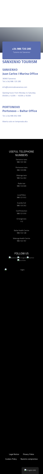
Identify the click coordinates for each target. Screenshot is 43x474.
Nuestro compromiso (29, 459)
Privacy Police (28, 454)
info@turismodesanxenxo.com (14, 87)
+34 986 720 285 (21, 49)
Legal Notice (14, 454)
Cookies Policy (11, 459)
